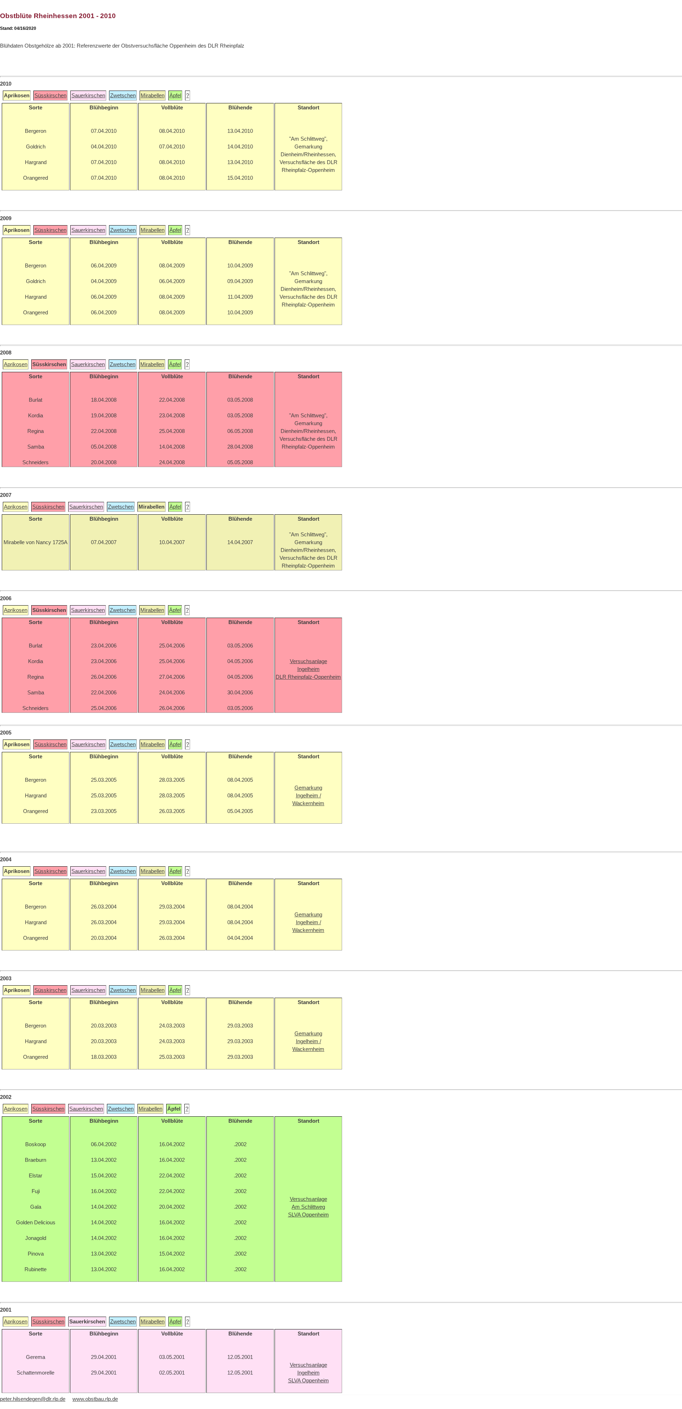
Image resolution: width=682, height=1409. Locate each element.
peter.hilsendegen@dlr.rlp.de (32, 1399)
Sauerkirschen (88, 95)
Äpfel (175, 95)
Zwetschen (123, 95)
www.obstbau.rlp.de (95, 1399)
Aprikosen (15, 364)
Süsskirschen (50, 95)
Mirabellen (152, 95)
